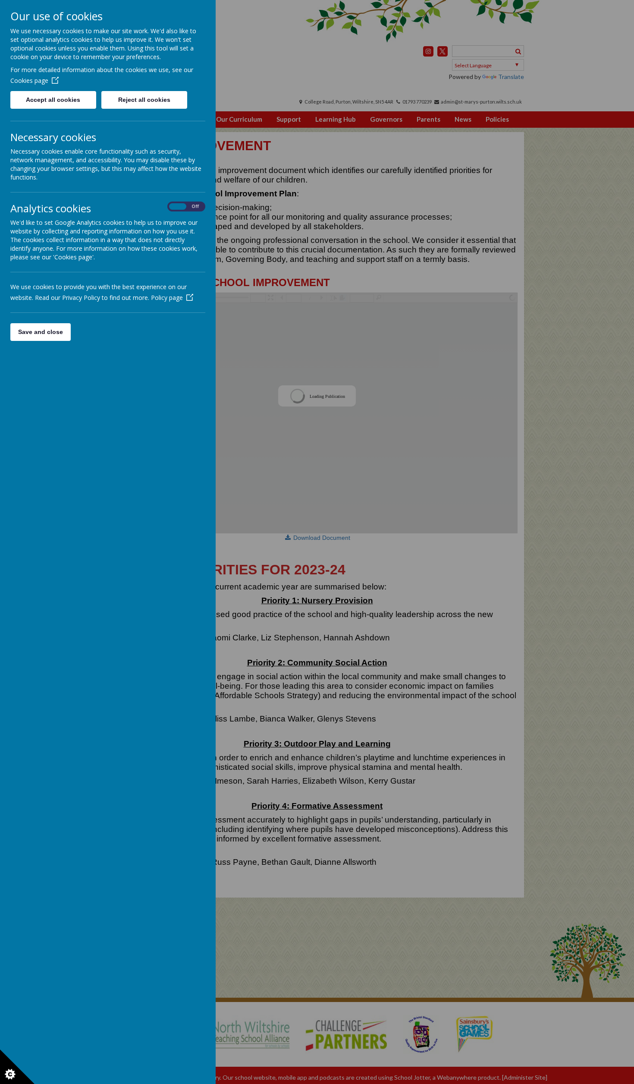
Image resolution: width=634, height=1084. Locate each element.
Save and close (40, 331)
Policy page (167, 297)
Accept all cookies (53, 99)
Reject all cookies (144, 99)
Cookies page (29, 80)
